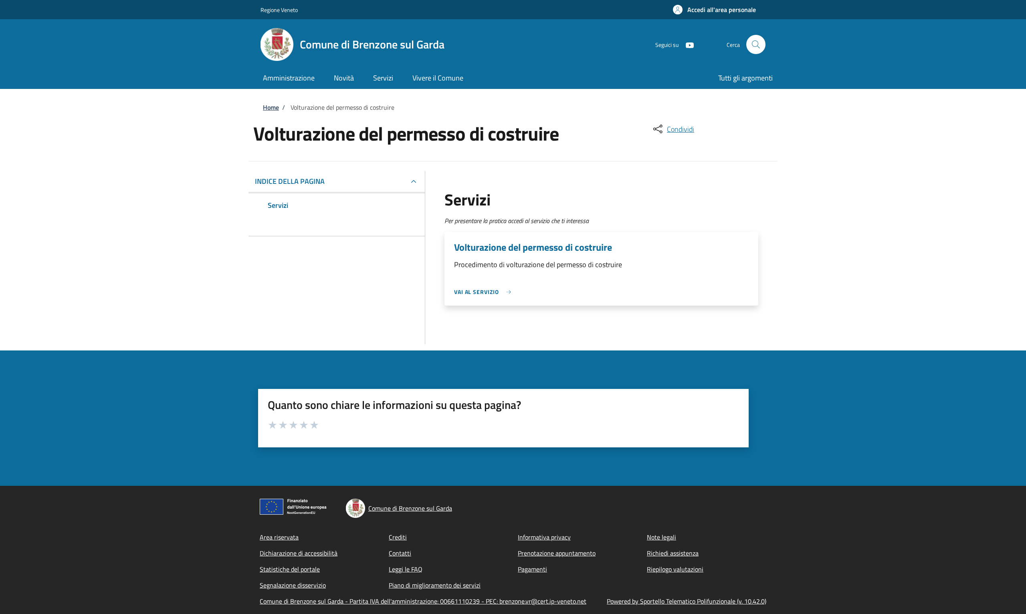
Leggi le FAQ (405, 569)
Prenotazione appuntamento (557, 553)
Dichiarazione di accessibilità (298, 553)
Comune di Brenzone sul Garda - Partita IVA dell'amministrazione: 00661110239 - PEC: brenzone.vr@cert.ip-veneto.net (423, 601)
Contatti (400, 553)
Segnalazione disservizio (293, 585)
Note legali (661, 537)
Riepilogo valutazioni (675, 569)
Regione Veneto (279, 10)
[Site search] (755, 44)
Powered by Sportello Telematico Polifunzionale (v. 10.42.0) (686, 601)
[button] (714, 9)
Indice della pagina (290, 181)
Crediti (398, 537)
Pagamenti (532, 569)
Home (271, 107)
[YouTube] (687, 44)
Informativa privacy (544, 537)
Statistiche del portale (290, 569)
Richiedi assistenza (673, 553)
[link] (484, 292)
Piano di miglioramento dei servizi (435, 585)
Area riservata (279, 537)
